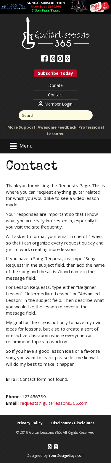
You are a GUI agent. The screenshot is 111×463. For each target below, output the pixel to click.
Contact (55, 95)
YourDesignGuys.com (67, 455)
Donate (55, 85)
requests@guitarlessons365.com (54, 403)
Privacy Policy (30, 422)
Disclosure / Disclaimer (72, 422)
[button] (55, 73)
